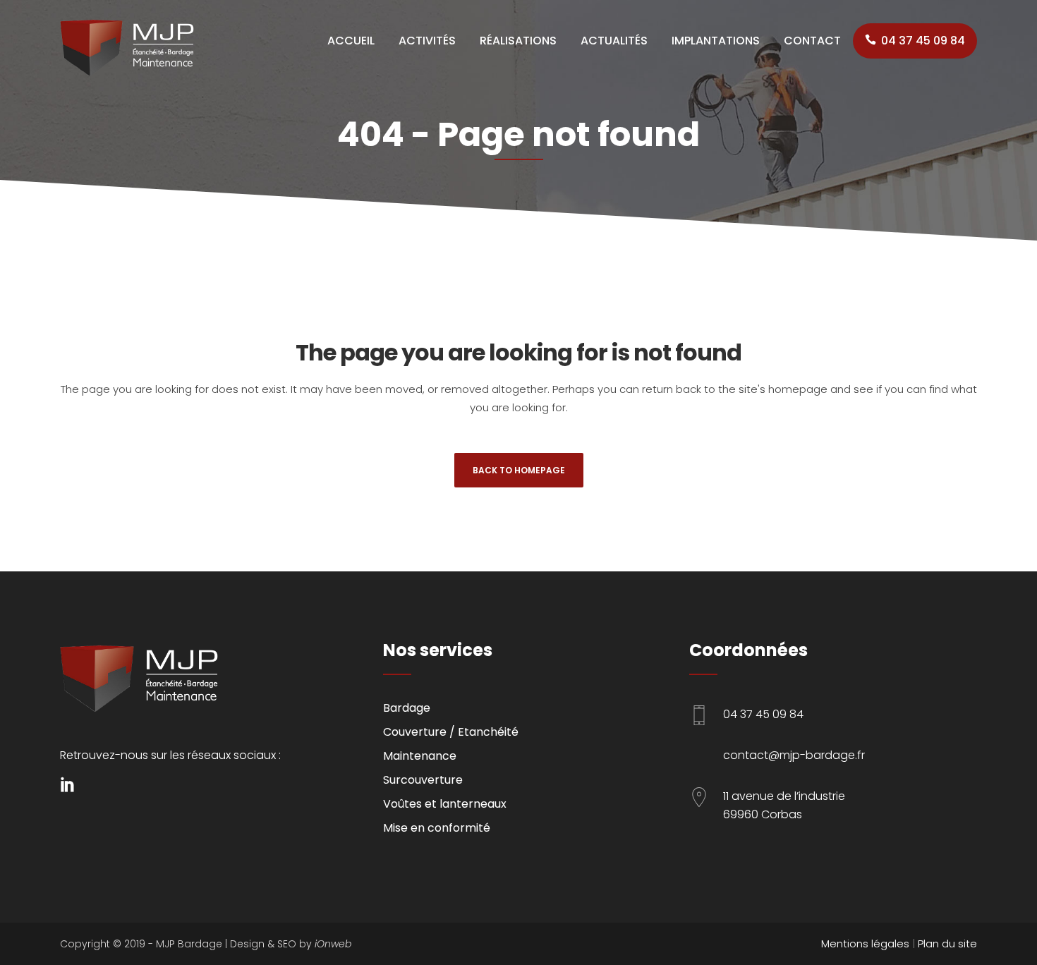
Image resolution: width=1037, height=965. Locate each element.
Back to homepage (519, 470)
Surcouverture (423, 780)
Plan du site (947, 943)
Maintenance (419, 756)
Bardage (406, 708)
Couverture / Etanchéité (450, 732)
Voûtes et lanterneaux (445, 804)
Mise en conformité (436, 828)
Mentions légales (865, 943)
